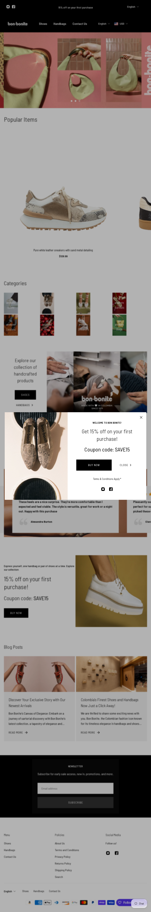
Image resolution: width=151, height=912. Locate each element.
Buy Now (94, 465)
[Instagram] (103, 489)
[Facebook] (111, 489)
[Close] (141, 417)
